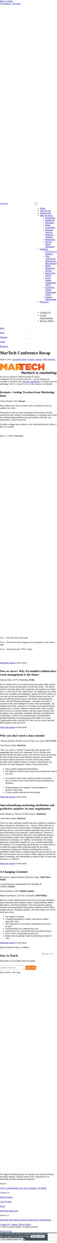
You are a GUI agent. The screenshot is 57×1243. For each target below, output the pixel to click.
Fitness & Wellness (49, 236)
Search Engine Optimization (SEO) (50, 281)
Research (4, 346)
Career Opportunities (46, 316)
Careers (14, 1224)
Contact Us (45, 312)
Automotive (50, 227)
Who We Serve (46, 215)
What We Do (45, 213)
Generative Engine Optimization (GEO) (50, 291)
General (38, 359)
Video (2, 342)
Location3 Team (19, 359)
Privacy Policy (47, 321)
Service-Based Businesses (49, 244)
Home (42, 208)
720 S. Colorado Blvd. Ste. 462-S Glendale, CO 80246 (23, 1188)
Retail (47, 225)
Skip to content (6, 1)
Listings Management (50, 298)
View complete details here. (11, 1239)
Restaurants (50, 239)
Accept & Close (38, 1236)
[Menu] (36, 203)
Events (31, 359)
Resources (44, 302)
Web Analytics (49, 359)
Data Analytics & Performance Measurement (51, 260)
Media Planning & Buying (50, 268)
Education (49, 223)
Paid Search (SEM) (50, 274)
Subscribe (31, 968)
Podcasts (3, 337)
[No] (24, 1239)
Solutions (44, 249)
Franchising (50, 218)
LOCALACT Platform (51, 252)
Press (2, 333)
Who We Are (45, 211)
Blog (2, 328)
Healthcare (49, 220)
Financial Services (49, 231)
